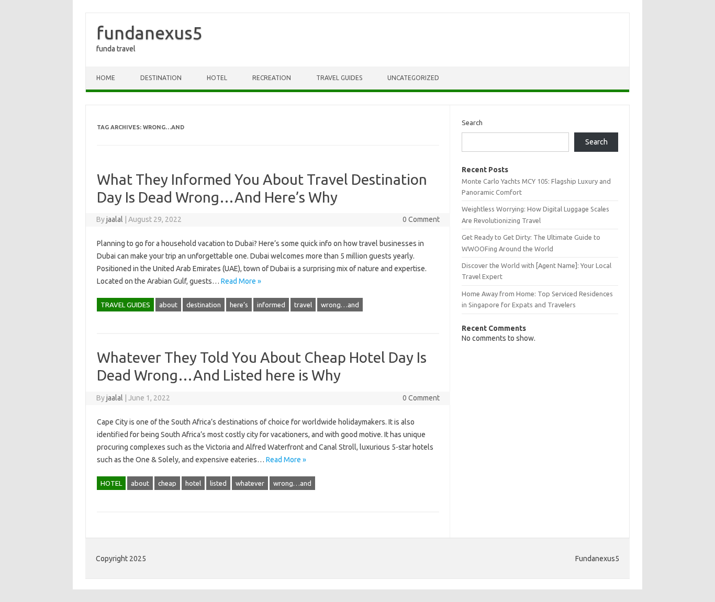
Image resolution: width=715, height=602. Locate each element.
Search (472, 122)
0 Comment (421, 219)
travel (303, 304)
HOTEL (217, 77)
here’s (239, 304)
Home (105, 77)
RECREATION (271, 77)
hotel (193, 483)
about (168, 304)
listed (218, 483)
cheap (167, 483)
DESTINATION (161, 77)
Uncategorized (413, 77)
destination (203, 304)
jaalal (114, 219)
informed (271, 304)
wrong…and (340, 304)
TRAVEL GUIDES (339, 77)
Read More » (241, 281)
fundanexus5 (149, 32)
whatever (250, 483)
